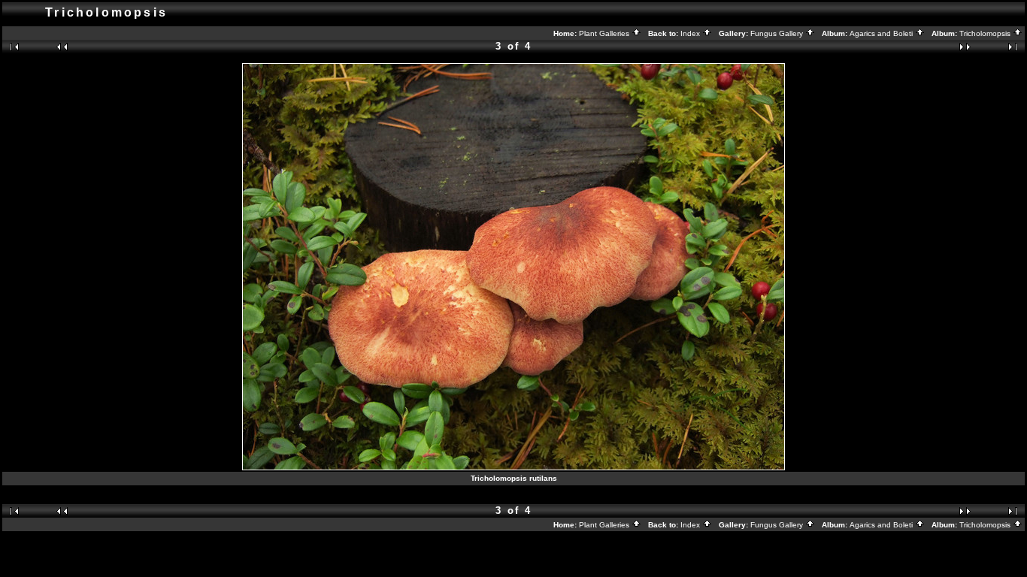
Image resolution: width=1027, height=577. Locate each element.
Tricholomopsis (986, 33)
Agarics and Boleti (882, 33)
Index (691, 33)
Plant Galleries (605, 33)
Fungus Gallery (777, 33)
